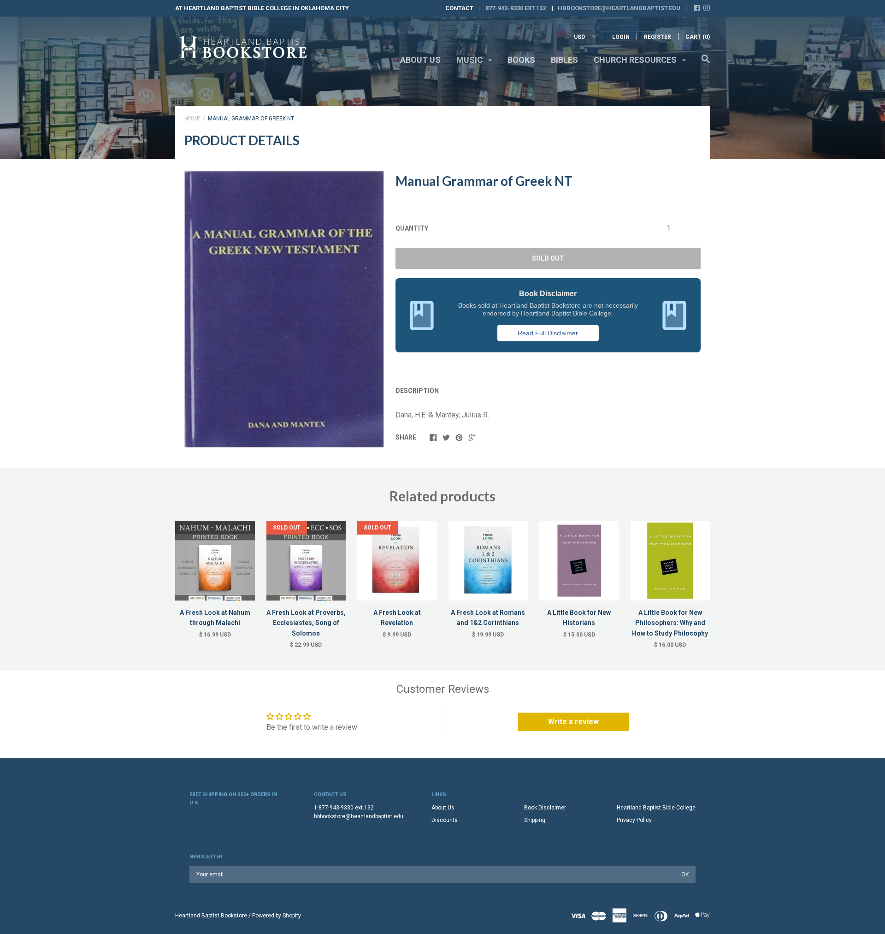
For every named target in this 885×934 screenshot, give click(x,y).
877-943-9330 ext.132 (515, 8)
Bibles (564, 60)
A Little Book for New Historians (579, 617)
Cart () (697, 37)
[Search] (706, 63)
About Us (420, 60)
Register (657, 37)
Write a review (573, 721)
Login (621, 37)
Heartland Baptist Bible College (656, 807)
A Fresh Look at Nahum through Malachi (215, 617)
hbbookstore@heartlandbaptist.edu (619, 8)
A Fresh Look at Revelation (397, 617)
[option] (284, 309)
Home (192, 118)
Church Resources (636, 60)
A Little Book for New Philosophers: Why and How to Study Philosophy (670, 623)
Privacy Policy (634, 820)
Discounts (444, 820)
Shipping (534, 820)
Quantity (411, 228)
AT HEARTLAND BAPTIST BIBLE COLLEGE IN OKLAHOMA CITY (262, 8)
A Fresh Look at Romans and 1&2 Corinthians (488, 617)
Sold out (548, 258)
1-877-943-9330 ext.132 (344, 807)
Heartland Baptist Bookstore (211, 915)
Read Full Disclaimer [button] (548, 333)
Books (521, 60)
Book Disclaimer (545, 807)
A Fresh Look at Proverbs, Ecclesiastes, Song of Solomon (306, 623)
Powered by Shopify (276, 915)
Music (470, 60)
